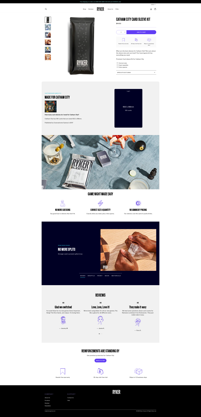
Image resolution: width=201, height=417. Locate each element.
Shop (84, 9)
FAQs (117, 9)
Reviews (91, 9)
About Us (110, 9)
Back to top (100, 360)
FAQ (68, 400)
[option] (100, 2)
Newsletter (48, 406)
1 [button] (99, 333)
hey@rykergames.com (50, 411)
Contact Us (70, 397)
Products (47, 400)
